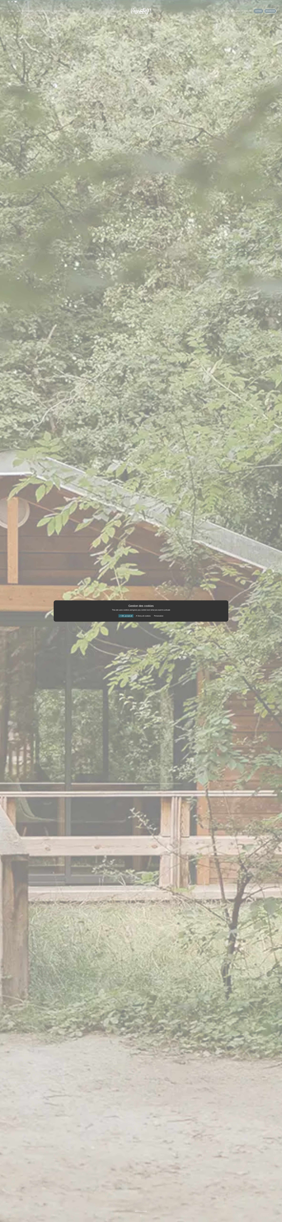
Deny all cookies (144, 616)
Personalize (158, 616)
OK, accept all (126, 616)
